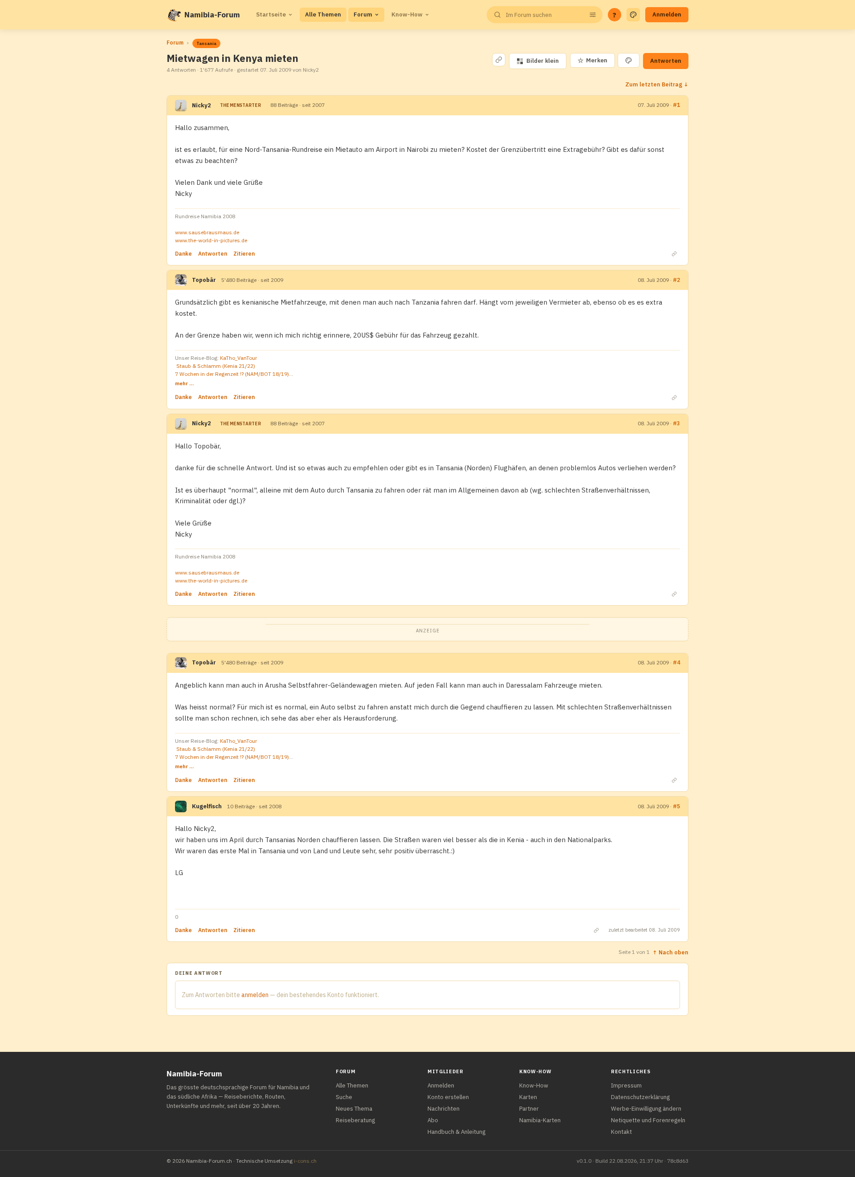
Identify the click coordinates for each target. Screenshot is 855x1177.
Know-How (407, 14)
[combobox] (543, 15)
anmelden (255, 995)
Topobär (204, 280)
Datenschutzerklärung (640, 1097)
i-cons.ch (305, 1160)
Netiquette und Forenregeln (648, 1120)
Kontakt (621, 1132)
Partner (529, 1108)
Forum (363, 14)
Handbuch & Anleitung (456, 1132)
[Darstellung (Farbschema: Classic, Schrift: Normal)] (633, 14)
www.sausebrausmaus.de (207, 232)
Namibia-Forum (212, 15)
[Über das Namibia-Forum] (174, 15)
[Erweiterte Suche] (592, 14)
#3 (676, 423)
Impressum (626, 1085)
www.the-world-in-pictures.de (211, 240)
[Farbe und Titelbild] (628, 60)
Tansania (206, 43)
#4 (676, 662)
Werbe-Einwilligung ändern (646, 1108)
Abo (433, 1120)
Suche (344, 1097)
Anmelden (666, 14)
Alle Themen (323, 14)
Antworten (665, 61)
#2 (676, 280)
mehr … (184, 383)
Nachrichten (444, 1108)
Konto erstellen (448, 1097)
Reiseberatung (355, 1120)
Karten (528, 1097)
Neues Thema (354, 1108)
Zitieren (244, 253)
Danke (183, 253)
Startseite (271, 14)
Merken (592, 60)
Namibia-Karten (540, 1120)
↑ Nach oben (670, 952)
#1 (676, 105)
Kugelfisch (207, 806)
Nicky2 (201, 105)
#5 (676, 806)
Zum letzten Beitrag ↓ (656, 84)
